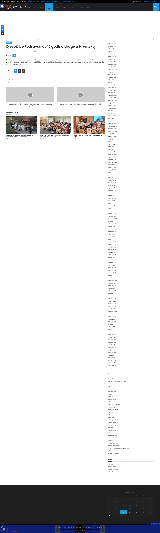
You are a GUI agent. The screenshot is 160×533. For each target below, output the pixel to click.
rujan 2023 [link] (112, 133)
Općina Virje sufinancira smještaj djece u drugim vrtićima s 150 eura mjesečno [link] (51, 1)
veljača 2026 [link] (112, 59)
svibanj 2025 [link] (112, 82)
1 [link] (143, 498)
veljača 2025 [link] (112, 90)
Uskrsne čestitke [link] (113, 435)
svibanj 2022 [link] (112, 175)
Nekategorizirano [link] (113, 409)
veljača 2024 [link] (112, 121)
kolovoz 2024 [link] (113, 105)
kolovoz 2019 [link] (112, 260)
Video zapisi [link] (112, 438)
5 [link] (123, 502)
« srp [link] (129, 519)
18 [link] (116, 508)
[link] (2, 6)
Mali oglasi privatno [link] (114, 404)
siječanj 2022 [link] (112, 185)
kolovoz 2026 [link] (113, 43)
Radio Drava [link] (85, 7)
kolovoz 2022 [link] (112, 167)
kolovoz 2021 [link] (112, 198)
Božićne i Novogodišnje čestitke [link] (117, 381)
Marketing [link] (112, 407)
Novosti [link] (48, 7)
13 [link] (130, 505)
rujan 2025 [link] (112, 72)
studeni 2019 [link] (112, 252)
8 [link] (143, 502)
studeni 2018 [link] (112, 283)
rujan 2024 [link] (112, 103)
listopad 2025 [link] (113, 69)
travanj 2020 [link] (112, 239)
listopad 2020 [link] (113, 224)
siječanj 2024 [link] (112, 123)
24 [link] (109, 512)
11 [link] (116, 505)
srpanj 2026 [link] (112, 46)
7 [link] (136, 502)
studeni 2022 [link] (112, 159)
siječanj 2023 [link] (112, 154)
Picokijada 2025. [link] (113, 420)
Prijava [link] (111, 464)
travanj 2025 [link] (112, 85)
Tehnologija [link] (112, 432)
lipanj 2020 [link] (112, 234)
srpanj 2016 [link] (112, 355)
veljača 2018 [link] (112, 306)
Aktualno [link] (111, 378)
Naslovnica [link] (31, 7)
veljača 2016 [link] (112, 368)
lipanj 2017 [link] (112, 327)
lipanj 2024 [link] (112, 110)
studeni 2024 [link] (112, 97)
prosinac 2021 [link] (113, 188)
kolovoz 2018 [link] (112, 290)
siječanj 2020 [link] (112, 247)
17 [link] (109, 508)
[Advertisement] (80, 24)
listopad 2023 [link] (113, 131)
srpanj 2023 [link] (112, 139)
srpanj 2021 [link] (112, 200)
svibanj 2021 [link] (112, 206)
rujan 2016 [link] (112, 350)
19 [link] (123, 508)
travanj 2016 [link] (112, 363)
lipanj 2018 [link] (112, 296)
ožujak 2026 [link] (112, 56)
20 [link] (130, 508)
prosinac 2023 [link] (113, 126)
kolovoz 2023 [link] (113, 136)
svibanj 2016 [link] (112, 360)
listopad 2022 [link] (113, 162)
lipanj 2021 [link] (112, 203)
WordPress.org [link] (113, 471)
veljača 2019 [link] (112, 275)
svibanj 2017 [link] (112, 329)
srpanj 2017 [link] (112, 324)
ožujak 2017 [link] (112, 334)
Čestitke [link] (65, 7)
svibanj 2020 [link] (112, 236)
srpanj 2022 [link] (112, 170)
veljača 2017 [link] (112, 337)
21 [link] (136, 508)
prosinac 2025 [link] (113, 64)
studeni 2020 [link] (112, 221)
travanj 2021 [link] (112, 208)
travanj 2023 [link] (112, 146)
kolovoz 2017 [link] (112, 321)
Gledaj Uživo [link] (112, 391)
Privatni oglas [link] (113, 425)
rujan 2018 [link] (112, 288)
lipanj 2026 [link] (112, 49)
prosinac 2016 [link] (113, 342)
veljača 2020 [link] (112, 244)
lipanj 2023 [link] (112, 141)
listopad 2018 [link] (112, 285)
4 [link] (116, 502)
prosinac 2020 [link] (113, 218)
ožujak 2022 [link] (112, 180)
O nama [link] (56, 7)
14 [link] (136, 505)
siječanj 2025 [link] (112, 92)
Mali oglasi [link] (112, 402)
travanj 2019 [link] (112, 270)
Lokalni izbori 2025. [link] (114, 399)
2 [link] (150, 498)
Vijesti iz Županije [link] (114, 453)
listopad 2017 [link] (112, 316)
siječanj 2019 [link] (112, 278)
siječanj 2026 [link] (112, 61)
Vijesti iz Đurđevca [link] (114, 443)
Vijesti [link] (40, 7)
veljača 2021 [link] (112, 213)
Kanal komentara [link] (113, 469)
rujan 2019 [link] (112, 257)
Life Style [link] (111, 396)
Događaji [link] (111, 386)
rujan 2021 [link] (112, 195)
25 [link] (116, 512)
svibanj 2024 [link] (112, 113)
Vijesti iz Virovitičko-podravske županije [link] (119, 448)
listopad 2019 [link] (112, 254)
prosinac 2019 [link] (113, 249)
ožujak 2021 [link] (112, 211)
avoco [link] (9, 51)
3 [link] (109, 502)
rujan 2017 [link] (112, 319)
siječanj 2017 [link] (112, 339)
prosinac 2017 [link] (113, 311)
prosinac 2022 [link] (113, 157)
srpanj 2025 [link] (112, 77)
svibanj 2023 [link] (112, 144)
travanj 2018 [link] (112, 301)
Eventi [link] (111, 389)
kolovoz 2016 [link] (112, 352)
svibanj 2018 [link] (112, 298)
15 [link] (143, 505)
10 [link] (109, 505)
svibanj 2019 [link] (112, 267)
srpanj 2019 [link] (112, 262)
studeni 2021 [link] (112, 190)
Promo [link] (111, 427)
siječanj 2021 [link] (112, 216)
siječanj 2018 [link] (112, 309)
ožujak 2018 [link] (112, 303)
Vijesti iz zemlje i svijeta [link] (115, 450)
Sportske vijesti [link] (113, 430)
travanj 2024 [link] (112, 115)
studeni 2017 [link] (112, 314)
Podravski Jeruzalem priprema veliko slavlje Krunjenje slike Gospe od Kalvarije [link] (19, 136)
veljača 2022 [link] (112, 182)
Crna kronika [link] (112, 384)
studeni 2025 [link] (112, 67)
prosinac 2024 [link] (113, 95)
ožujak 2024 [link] (112, 118)
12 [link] (123, 505)
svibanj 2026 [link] (112, 51)
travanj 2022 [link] (112, 177)
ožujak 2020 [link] (112, 242)
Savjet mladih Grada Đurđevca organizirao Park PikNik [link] (88, 136)
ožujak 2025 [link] (112, 87)
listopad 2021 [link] (112, 193)
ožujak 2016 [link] (112, 365)
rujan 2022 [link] (112, 164)
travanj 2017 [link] (112, 332)
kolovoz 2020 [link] (113, 229)
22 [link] (143, 508)
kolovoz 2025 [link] (112, 74)
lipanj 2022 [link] (112, 172)
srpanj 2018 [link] (112, 293)
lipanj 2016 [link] (112, 357)
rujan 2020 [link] (112, 226)
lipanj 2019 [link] (112, 265)
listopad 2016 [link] (112, 347)
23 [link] (150, 508)
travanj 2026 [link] (112, 54)
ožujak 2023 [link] (112, 149)
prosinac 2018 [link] (113, 280)
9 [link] (150, 502)
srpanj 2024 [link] (112, 108)
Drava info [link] (75, 7)
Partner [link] (111, 414)
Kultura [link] (111, 394)
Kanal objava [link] (112, 466)
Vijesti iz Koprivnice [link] (114, 445)
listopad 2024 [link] (113, 100)
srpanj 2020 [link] (112, 231)
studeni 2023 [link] (112, 128)
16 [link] (150, 505)
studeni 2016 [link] (112, 345)
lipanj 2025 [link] (112, 79)
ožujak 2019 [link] (112, 272)
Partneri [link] (111, 417)
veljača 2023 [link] (112, 152)
